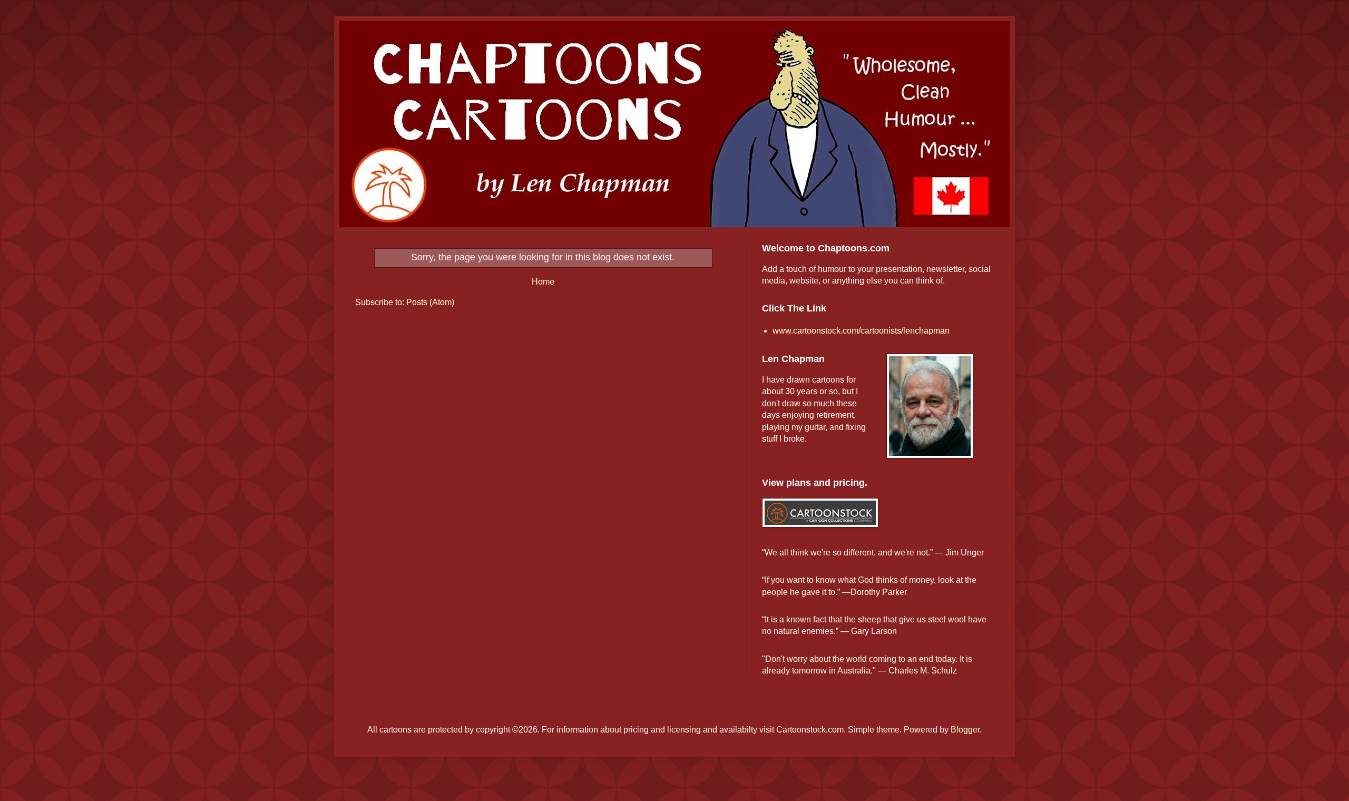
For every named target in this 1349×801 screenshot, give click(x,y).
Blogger (965, 729)
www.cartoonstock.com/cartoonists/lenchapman (861, 330)
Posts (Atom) (430, 302)
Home (543, 281)
